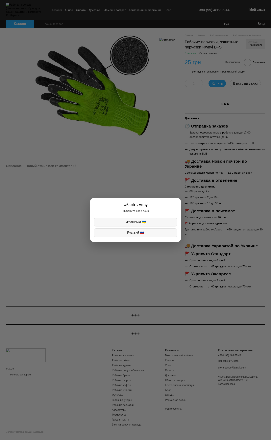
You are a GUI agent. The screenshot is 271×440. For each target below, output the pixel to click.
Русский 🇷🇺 (135, 232)
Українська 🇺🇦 (135, 222)
